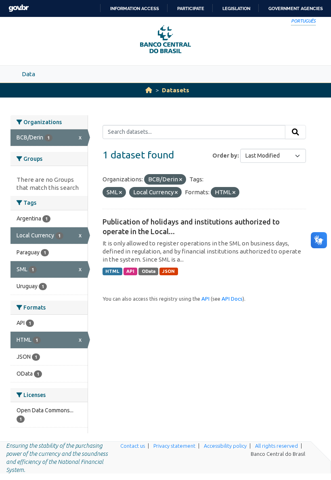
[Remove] (180, 179)
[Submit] (295, 132)
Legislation (236, 8)
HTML (112, 271)
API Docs (232, 298)
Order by (224, 155)
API (130, 271)
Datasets (175, 90)
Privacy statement (174, 446)
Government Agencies (295, 8)
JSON (168, 271)
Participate (190, 8)
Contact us (132, 446)
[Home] (148, 90)
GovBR (18, 8)
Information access (134, 8)
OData (148, 271)
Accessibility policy (225, 446)
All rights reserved (276, 446)
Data (28, 74)
